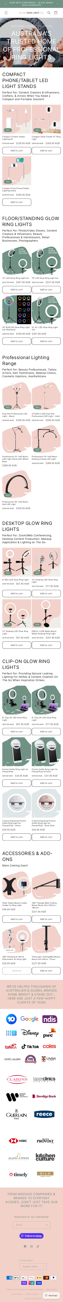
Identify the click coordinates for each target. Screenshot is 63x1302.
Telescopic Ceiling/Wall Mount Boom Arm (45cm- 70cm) (46, 958)
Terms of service (32, 1294)
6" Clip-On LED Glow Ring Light (14, 718)
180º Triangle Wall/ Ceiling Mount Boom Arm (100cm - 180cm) (44, 905)
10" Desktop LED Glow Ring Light (45, 581)
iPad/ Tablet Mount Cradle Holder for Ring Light (14, 904)
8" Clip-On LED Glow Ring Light (44, 718)
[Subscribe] (46, 1225)
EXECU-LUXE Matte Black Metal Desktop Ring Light (44, 632)
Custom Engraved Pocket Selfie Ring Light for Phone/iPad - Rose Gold (44, 823)
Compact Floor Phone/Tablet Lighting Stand (15, 189)
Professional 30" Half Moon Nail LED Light (15, 503)
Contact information (33, 1299)
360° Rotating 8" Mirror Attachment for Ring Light (14, 958)
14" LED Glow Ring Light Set (15, 278)
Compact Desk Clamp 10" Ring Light (46, 137)
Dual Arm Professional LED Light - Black (14, 415)
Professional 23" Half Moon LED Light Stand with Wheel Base (15, 458)
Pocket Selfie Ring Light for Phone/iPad (15, 770)
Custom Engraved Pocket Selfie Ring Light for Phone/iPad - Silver (14, 823)
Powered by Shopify (35, 1289)
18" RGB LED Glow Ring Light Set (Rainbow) (16, 328)
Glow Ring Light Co (19, 1289)
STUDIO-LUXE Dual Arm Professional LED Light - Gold (45, 415)
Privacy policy (17, 1294)
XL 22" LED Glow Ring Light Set (45, 328)
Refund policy (51, 1289)
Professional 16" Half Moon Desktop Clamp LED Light (44, 457)
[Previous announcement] (5, 4)
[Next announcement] (57, 4)
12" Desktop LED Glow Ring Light (15, 632)
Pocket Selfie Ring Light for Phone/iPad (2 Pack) (45, 770)
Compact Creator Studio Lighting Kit (13, 137)
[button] (6, 12)
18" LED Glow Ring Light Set (45, 278)
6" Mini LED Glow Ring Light (15, 580)
